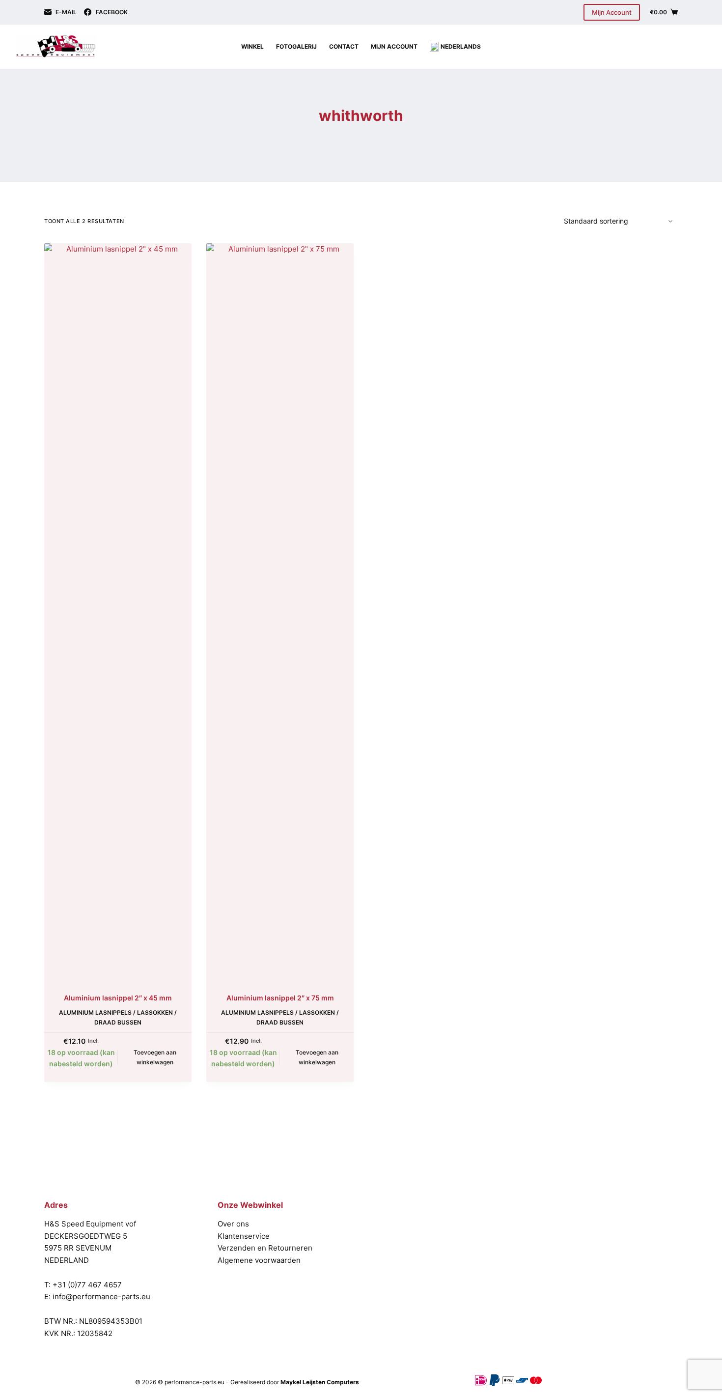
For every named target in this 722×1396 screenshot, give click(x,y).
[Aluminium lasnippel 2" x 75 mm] (280, 611)
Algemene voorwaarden (259, 1260)
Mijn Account (612, 12)
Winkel (252, 46)
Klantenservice (244, 1236)
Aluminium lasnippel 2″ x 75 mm (280, 998)
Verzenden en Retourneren (265, 1248)
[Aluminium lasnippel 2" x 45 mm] (118, 611)
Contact (344, 46)
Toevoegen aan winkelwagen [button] (155, 1057)
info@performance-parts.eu (101, 1296)
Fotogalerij (296, 46)
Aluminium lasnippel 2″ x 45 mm (118, 998)
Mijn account (394, 46)
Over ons (233, 1223)
